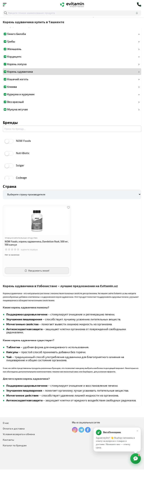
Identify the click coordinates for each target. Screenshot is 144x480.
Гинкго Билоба (73, 33)
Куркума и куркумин (73, 94)
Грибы (73, 41)
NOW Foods (23, 140)
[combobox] (72, 13)
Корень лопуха (73, 64)
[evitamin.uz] (72, 4)
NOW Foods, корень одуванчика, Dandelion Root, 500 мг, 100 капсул (36, 243)
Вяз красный (73, 101)
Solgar (20, 165)
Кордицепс (73, 56)
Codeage (21, 177)
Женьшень (73, 49)
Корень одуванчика (73, 71)
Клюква (73, 86)
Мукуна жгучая (73, 109)
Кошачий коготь (73, 79)
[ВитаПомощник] (135, 458)
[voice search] (136, 13)
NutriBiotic (23, 153)
